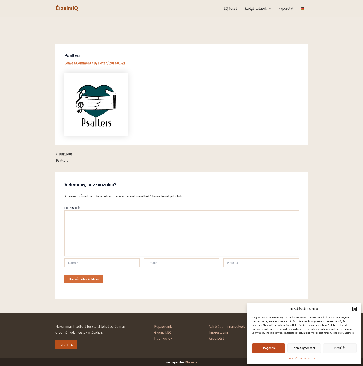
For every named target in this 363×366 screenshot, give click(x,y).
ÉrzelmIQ (66, 8)
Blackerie (191, 362)
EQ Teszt (230, 8)
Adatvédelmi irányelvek (302, 358)
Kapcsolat (285, 8)
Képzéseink (163, 326)
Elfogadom (269, 348)
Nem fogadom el (304, 348)
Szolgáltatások (255, 8)
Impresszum (218, 332)
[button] (354, 309)
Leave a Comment (77, 63)
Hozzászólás (73, 208)
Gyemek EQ (162, 332)
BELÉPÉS (66, 344)
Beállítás (340, 348)
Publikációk (163, 338)
